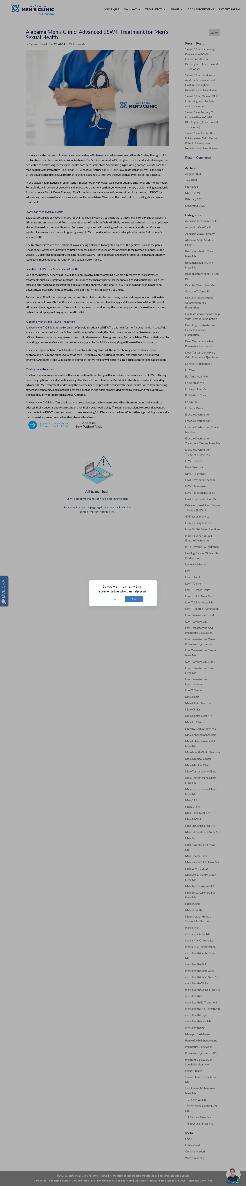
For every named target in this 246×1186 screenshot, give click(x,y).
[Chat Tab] (123, 593)
